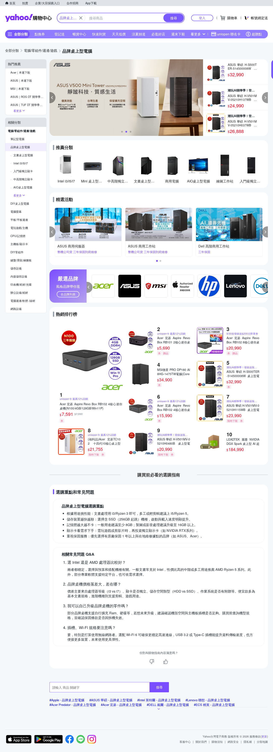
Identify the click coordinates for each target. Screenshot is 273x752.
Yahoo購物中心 (28, 18)
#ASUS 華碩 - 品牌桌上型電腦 (110, 700)
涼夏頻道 (138, 34)
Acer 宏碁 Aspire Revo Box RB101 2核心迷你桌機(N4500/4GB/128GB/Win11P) (173, 340)
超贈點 (257, 34)
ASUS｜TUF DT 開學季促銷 (27, 105)
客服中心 (185, 742)
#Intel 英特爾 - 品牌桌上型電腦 (158, 700)
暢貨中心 (79, 34)
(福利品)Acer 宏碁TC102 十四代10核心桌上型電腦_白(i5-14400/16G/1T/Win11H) (104, 441)
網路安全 (233, 742)
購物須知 (217, 742)
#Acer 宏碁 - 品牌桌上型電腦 (121, 704)
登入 (202, 18)
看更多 (196, 34)
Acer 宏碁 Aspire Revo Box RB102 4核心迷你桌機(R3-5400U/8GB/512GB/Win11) (173, 407)
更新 (264, 736)
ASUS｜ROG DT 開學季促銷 (28, 97)
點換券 (40, 34)
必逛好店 (158, 34)
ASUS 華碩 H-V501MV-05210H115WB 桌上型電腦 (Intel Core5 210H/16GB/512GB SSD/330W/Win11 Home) (243, 407)
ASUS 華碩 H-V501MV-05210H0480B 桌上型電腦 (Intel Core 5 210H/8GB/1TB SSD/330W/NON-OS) (173, 441)
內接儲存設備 (18, 276)
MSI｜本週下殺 (19, 89)
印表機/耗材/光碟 (21, 284)
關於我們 (201, 742)
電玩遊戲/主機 (19, 228)
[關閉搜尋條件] (80, 17)
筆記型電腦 (17, 139)
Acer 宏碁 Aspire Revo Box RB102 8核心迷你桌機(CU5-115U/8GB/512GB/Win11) (243, 340)
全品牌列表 (68, 294)
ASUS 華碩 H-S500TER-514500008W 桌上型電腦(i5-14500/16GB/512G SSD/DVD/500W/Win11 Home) (243, 373)
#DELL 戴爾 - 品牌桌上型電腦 (168, 704)
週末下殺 (178, 34)
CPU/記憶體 (17, 236)
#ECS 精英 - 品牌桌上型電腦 (214, 704)
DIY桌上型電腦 (19, 203)
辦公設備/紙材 (19, 293)
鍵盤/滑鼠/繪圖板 (21, 260)
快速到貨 (99, 34)
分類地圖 (262, 742)
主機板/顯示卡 (19, 244)
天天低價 (119, 34)
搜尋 (159, 687)
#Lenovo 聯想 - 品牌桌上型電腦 (208, 700)
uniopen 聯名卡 (229, 34)
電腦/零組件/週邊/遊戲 (21, 131)
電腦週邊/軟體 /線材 (22, 301)
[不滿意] (151, 661)
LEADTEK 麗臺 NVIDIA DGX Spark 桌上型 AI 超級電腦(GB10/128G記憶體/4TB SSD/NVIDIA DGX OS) (243, 441)
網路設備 (16, 309)
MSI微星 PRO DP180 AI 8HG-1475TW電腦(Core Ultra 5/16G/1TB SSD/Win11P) (173, 371)
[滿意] (165, 661)
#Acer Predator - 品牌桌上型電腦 (72, 704)
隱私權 (248, 742)
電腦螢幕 (16, 212)
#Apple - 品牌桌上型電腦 (66, 700)
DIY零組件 (16, 252)
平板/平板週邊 (19, 220)
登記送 (59, 34)
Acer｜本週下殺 (20, 72)
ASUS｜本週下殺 (21, 80)
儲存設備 (16, 268)
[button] (52, 97)
